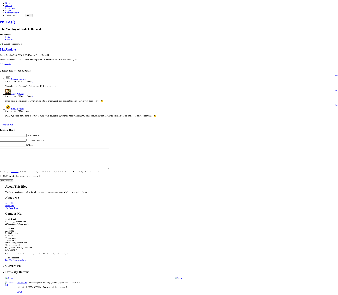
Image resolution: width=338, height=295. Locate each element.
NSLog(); (8, 22)
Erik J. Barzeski (17, 109)
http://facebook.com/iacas (15, 260)
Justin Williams (17, 94)
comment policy (15, 172)
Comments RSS (6, 125)
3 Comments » (6, 64)
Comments (9, 39)
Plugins (8, 10)
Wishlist (8, 5)
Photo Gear (10, 8)
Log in (19, 292)
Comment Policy (12, 13)
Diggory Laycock (18, 79)
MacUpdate (8, 49)
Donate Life (22, 283)
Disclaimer (9, 205)
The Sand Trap (11, 208)
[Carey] (178, 278)
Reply (336, 75)
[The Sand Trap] (9, 278)
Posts (7, 37)
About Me (9, 203)
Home (7, 3)
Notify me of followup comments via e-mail (21, 176)
